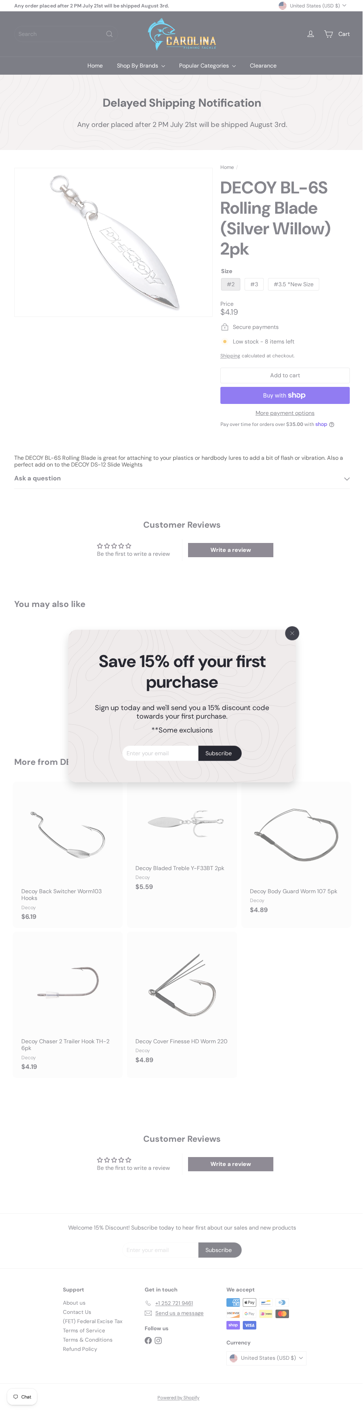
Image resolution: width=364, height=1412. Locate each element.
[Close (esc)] (290, 633)
